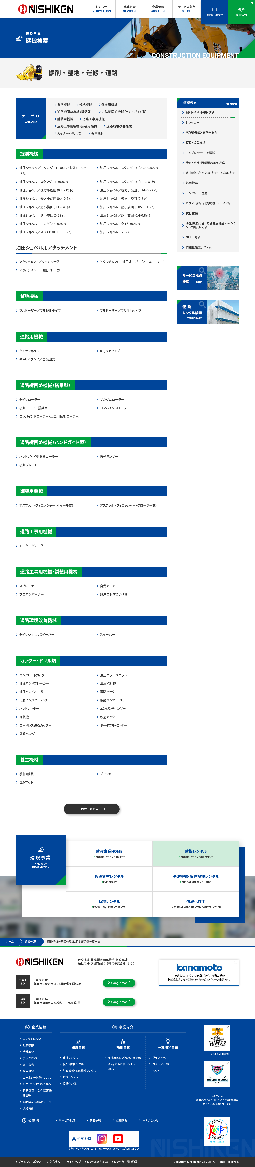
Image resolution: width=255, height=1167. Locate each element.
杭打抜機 (192, 213)
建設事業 (78, 1047)
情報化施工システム (199, 247)
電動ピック (107, 691)
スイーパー (107, 634)
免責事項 (55, 1161)
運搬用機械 (109, 104)
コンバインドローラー (114, 408)
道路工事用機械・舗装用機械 (77, 126)
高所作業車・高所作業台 (201, 132)
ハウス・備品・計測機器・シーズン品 (208, 203)
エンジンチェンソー (113, 708)
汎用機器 (192, 182)
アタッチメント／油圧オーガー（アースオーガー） (132, 261)
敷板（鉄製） (27, 774)
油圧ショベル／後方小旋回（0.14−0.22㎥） (129, 190)
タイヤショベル (29, 351)
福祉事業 (123, 1047)
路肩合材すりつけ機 (114, 594)
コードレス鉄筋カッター (35, 725)
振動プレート (28, 465)
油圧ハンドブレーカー (34, 683)
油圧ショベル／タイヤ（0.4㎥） (120, 223)
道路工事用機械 (93, 119)
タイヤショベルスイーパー (36, 634)
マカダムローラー (112, 399)
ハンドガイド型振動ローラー (38, 456)
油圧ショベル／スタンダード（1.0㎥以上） (128, 181)
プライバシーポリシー (30, 1161)
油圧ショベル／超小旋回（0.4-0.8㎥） (125, 215)
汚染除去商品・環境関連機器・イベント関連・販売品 (210, 225)
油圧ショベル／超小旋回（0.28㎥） (42, 215)
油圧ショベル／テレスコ (116, 232)
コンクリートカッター (33, 675)
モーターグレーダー (32, 545)
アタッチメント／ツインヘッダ (39, 261)
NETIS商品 (193, 237)
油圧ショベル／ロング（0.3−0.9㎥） (43, 223)
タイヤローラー (29, 399)
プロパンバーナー (31, 594)
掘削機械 (63, 104)
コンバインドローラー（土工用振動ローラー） (49, 416)
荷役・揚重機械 (195, 142)
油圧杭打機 (108, 683)
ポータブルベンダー (113, 725)
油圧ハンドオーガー (32, 691)
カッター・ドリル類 (69, 133)
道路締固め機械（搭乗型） (74, 111)
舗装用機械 (65, 119)
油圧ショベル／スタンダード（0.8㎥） (44, 181)
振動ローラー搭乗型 (33, 408)
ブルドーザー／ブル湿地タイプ (120, 310)
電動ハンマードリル (113, 700)
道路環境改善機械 (119, 126)
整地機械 (85, 104)
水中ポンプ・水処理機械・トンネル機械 (210, 172)
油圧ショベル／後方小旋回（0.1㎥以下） (46, 190)
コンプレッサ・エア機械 (200, 152)
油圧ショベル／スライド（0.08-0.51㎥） (45, 232)
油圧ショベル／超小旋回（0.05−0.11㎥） (127, 207)
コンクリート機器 (197, 193)
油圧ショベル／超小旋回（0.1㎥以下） (45, 207)
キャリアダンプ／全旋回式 (37, 359)
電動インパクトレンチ (33, 700)
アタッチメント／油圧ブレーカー (41, 270)
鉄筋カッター (109, 717)
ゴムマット (26, 782)
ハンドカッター (29, 708)
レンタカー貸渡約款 (126, 1161)
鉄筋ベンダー (28, 733)
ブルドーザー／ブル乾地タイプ (40, 310)
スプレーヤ (26, 586)
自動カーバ (108, 586)
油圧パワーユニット (113, 675)
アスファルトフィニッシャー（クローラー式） (128, 505)
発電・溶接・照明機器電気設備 (205, 162)
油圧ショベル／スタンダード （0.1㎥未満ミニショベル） (53, 170)
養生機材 (97, 133)
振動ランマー (109, 456)
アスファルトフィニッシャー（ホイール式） (46, 505)
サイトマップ (74, 1161)
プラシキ (106, 774)
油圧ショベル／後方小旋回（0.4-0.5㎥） (46, 198)
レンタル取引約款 (97, 1161)
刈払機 (24, 717)
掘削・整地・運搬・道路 (200, 112)
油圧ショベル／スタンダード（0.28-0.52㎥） (129, 167)
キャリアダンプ (110, 351)
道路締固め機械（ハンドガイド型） (124, 111)
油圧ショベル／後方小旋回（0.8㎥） (124, 198)
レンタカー (192, 122)
